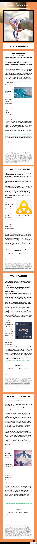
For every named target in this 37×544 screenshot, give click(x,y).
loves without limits (15, 158)
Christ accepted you (22, 526)
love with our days (15, 532)
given (30, 528)
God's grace (15, 156)
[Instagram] (3, 1)
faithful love (20, 265)
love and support (11, 532)
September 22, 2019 (15, 398)
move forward (7, 533)
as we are (26, 524)
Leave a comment (21, 55)
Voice (18, 380)
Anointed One (27, 153)
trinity (23, 268)
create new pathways (12, 527)
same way (28, 534)
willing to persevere (7, 536)
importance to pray (7, 384)
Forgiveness (25, 151)
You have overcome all (8, 162)
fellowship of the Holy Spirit (28, 265)
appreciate (10, 265)
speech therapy (7, 535)
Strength (11, 153)
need (18, 267)
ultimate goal (21, 535)
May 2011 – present (28, 503)
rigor (22, 534)
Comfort (15, 151)
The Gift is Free (18, 54)
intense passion (12, 384)
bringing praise (7, 526)
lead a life (12, 531)
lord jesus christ (27, 266)
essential (6, 382)
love (12, 158)
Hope (10, 152)
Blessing (12, 151)
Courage (21, 151)
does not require (23, 527)
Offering (24, 152)
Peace (26, 152)
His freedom (30, 156)
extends (17, 528)
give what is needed (24, 382)
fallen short (20, 528)
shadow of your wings (12, 268)
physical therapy (28, 533)
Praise (30, 152)
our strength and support (22, 158)
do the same (18, 527)
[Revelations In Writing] (18, 26)
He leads (24, 156)
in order (31, 530)
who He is (30, 268)
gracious (27, 529)
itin (23, 503)
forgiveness (14, 155)
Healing (10, 379)
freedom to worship (12, 382)
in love (29, 530)
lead (16, 157)
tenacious (18, 535)
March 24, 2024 (15, 55)
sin (22, 160)
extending (14, 528)
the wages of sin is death (12, 161)
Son (17, 268)
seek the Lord (29, 159)
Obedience (21, 152)
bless (10, 381)
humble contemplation (27, 383)
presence (7, 268)
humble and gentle (25, 530)
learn (23, 531)
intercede (15, 384)
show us (31, 534)
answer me (29, 380)
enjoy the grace (17, 265)
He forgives (20, 156)
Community (17, 151)
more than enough (14, 267)
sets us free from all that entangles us (12, 160)
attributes (13, 265)
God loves (12, 529)
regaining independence (18, 534)
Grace (5, 152)
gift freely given (19, 155)
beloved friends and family (19, 525)
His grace (6, 157)
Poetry (28, 152)
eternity (23, 154)
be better (29, 524)
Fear (24, 378)
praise (8, 534)
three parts (21, 268)
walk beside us (29, 535)
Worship (18, 153)
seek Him (21, 159)
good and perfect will (17, 529)
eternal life (20, 154)
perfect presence (29, 267)
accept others (9, 524)
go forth (8, 529)
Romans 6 (15, 159)
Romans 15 (24, 534)
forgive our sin (11, 155)
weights (28, 161)
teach (18, 268)
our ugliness (27, 158)
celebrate (17, 381)
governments (6, 383)
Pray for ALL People (18, 276)
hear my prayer (21, 383)
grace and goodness (22, 529)
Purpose (6, 153)
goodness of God (11, 266)
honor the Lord (15, 530)
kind (17, 384)
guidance (14, 383)
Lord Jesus (10, 158)
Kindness (14, 152)
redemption (6, 159)
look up (6, 158)
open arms (13, 533)
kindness (20, 384)
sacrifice (18, 159)
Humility (12, 152)
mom (30, 532)
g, (24, 503)
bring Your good (13, 381)
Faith (23, 151)
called (10, 526)
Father (23, 265)
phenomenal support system (22, 533)
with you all (6, 269)
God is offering (12, 156)
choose (16, 526)
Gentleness (28, 151)
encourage (28, 381)
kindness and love (7, 531)
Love (17, 152)
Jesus (11, 157)
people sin (30, 158)
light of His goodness (25, 157)
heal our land (17, 383)
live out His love (30, 157)
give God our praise (26, 528)
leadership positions (27, 384)
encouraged (9, 528)
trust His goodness (20, 161)
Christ (18, 526)
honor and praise (11, 530)
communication (7, 527)
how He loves (21, 266)
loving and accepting (26, 532)
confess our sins (14, 154)
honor (7, 530)
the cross (7, 161)
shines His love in (19, 160)
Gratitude (8, 152)
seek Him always (24, 159)
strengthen (10, 535)
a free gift (23, 153)
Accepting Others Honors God (18, 397)
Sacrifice (8, 153)
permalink (16, 162)
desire (16, 527)
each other (25, 381)
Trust (16, 153)
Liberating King (20, 157)
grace (18, 156)
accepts (18, 524)
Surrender (13, 153)
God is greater (30, 382)
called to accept (13, 526)
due (25, 527)
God (9, 156)
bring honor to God (25, 525)
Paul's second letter (24, 267)
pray (5, 268)
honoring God (19, 530)
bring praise (29, 525)
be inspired (7, 381)
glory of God (6, 156)
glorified (30, 155)
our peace (20, 267)
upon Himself (24, 161)
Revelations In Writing (18, 6)
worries (30, 161)
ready (12, 534)
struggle (15, 535)
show (15, 268)
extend (12, 528)
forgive (8, 155)
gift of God (22, 155)
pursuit (10, 534)
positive (6, 534)
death (17, 154)
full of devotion (17, 382)
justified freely (14, 157)
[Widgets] (34, 541)
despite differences (21, 381)
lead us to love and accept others (18, 531)
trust (16, 161)
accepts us (20, 524)
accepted (15, 524)
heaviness (26, 156)
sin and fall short (25, 160)
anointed (24, 524)
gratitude (11, 383)
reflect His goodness (11, 159)
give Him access (26, 155)
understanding (26, 268)
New (13, 264)
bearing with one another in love (11, 525)
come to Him (27, 526)
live (26, 531)
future (20, 382)
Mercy (18, 152)
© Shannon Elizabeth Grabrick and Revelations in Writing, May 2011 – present (18, 246)
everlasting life (26, 154)
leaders (24, 384)
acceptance (12, 524)
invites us (9, 157)
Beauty (12, 263)
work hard (11, 536)
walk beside (24, 535)
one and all (10, 533)
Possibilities (6, 380)
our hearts (16, 533)
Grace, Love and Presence (18, 169)
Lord (7, 158)
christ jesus (10, 154)
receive (14, 534)
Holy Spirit (17, 266)
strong (13, 535)
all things (26, 380)
